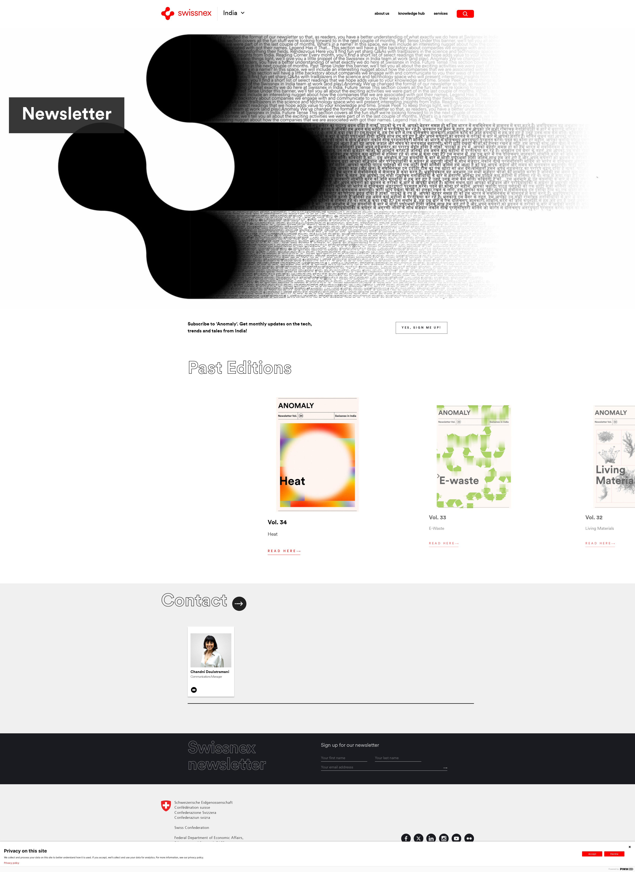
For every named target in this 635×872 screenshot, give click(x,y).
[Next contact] (239, 604)
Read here (282, 551)
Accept (592, 853)
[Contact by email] (193, 689)
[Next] (438, 476)
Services (440, 14)
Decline (614, 853)
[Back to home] (186, 14)
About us (382, 14)
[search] (465, 14)
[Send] (445, 768)
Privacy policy (11, 863)
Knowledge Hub (411, 14)
